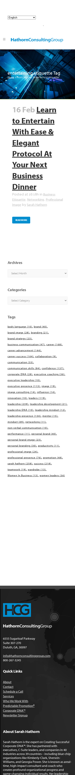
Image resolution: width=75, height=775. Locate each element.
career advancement (24, 350)
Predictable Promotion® (19, 706)
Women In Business (23, 475)
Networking (35, 199)
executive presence (24, 386)
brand (40, 326)
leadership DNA (20, 409)
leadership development (48, 403)
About (7, 682)
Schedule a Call (13, 691)
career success (21, 356)
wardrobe (37, 469)
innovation (17, 398)
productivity (48, 445)
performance (19, 433)
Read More (21, 220)
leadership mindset (50, 409)
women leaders (52, 475)
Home (11, 77)
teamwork (17, 469)
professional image (23, 451)
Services (8, 696)
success (42, 463)
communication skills (24, 368)
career (54, 344)
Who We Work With (15, 701)
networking (35, 421)
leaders (37, 398)
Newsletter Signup (15, 715)
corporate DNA (20, 374)
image (48, 386)
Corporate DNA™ (14, 710)
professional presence (24, 457)
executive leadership (24, 380)
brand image (18, 332)
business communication (26, 344)
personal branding (22, 445)
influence (46, 392)
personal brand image (24, 439)
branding (39, 332)
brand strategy (20, 338)
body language (20, 326)
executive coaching (49, 374)
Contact (8, 687)
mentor (50, 415)
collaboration (45, 356)
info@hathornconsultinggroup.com (39, 10)
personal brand (43, 433)
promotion (52, 457)
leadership (18, 403)
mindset (16, 421)
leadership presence (24, 415)
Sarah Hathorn (37, 204)
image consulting (21, 392)
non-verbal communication (28, 427)
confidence (53, 368)
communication (20, 362)
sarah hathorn (20, 463)
